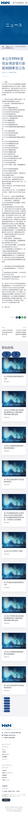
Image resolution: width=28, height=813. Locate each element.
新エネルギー (5, 754)
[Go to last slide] (6, 354)
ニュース (4, 759)
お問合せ (4, 770)
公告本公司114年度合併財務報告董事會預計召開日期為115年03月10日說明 (14, 412)
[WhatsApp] (22, 317)
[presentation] (14, 365)
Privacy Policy (17, 811)
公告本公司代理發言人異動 (13, 551)
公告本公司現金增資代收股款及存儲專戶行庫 (7, 331)
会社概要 (4, 756)
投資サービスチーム (7, 773)
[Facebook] (17, 317)
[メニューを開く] (26, 2)
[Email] (25, 317)
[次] (16, 354)
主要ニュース (5, 780)
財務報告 (4, 775)
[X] (19, 317)
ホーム (4, 749)
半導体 (4, 752)
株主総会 (4, 777)
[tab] (7, 698)
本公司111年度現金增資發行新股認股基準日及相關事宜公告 (21, 332)
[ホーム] (3, 46)
